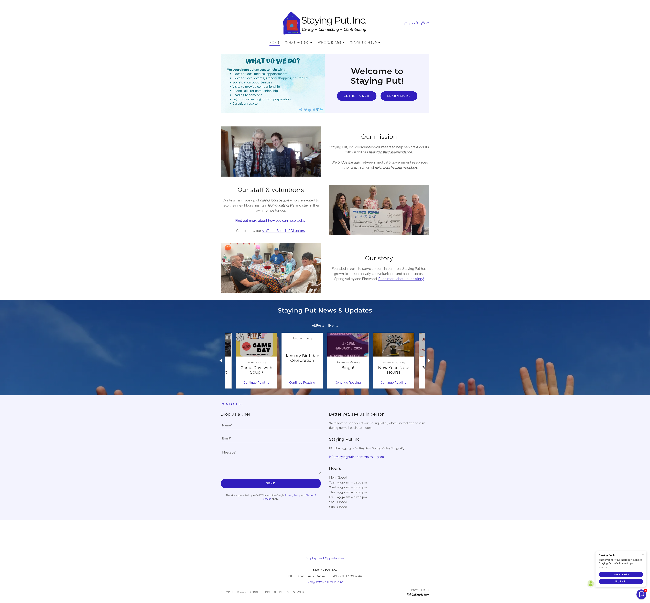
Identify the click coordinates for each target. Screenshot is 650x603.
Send (271, 483)
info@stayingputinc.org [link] (325, 582)
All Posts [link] (318, 325)
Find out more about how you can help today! (270, 221)
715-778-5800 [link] (416, 22)
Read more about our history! (401, 279)
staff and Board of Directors (283, 231)
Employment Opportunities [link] (325, 558)
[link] (325, 23)
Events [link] (333, 325)
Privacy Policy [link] (293, 495)
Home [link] (274, 42)
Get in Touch (357, 96)
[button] (298, 43)
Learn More (399, 96)
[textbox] (271, 425)
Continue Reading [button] (256, 382)
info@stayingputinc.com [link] (346, 457)
